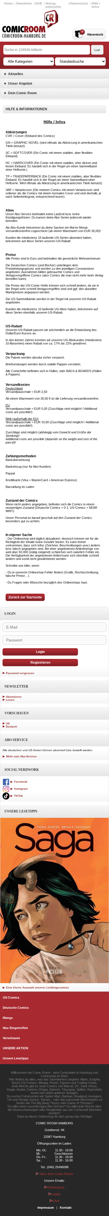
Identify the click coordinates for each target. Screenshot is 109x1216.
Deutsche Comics (16, 1007)
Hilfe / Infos (96, 5)
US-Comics (11, 997)
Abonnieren (14, 696)
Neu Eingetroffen (15, 1028)
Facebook (20, 781)
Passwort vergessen (20, 673)
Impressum (45, 1207)
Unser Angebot (20, 83)
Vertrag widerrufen (53, 5)
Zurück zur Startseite (25, 597)
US (8, 723)
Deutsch (11, 726)
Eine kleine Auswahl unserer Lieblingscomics (37, 987)
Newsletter (24, 3)
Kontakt (66, 1207)
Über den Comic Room (56, 1174)
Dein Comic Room (22, 93)
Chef (56, 1201)
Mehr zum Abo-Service (21, 756)
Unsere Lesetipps (16, 1058)
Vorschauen (11, 1038)
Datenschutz (79, 3)
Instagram (20, 788)
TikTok (18, 795)
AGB (38, 3)
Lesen (10, 699)
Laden (56, 1194)
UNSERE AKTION (15, 1048)
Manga (8, 1017)
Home (8, 3)
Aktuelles (15, 74)
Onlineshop (56, 1187)
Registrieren (40, 663)
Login (40, 652)
